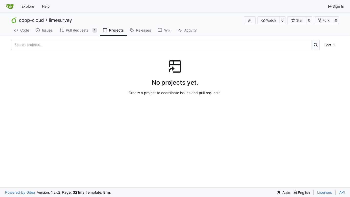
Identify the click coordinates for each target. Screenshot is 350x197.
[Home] (10, 6)
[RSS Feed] (250, 20)
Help (46, 6)
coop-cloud (31, 20)
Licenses (324, 192)
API (342, 192)
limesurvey (60, 20)
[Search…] (316, 45)
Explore (28, 6)
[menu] (330, 44)
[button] (269, 20)
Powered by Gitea (20, 192)
